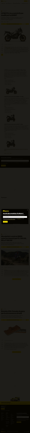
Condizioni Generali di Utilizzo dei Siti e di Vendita (9, 219)
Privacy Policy (19, 218)
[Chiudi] (27, 210)
